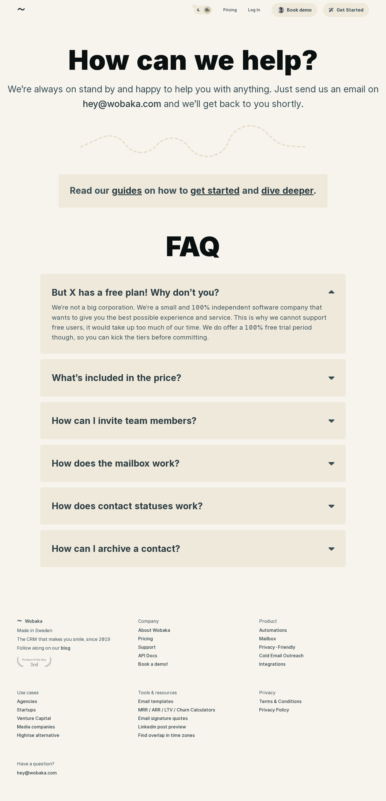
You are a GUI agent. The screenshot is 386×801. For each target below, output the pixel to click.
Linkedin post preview (162, 727)
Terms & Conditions (280, 701)
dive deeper (287, 190)
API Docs (147, 655)
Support (147, 647)
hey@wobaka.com (122, 103)
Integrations (272, 664)
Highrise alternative (38, 735)
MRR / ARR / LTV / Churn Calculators (176, 710)
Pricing (230, 9)
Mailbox (267, 638)
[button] (198, 10)
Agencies (27, 701)
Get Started (350, 10)
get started (215, 190)
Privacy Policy (274, 710)
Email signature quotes (163, 718)
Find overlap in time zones (166, 735)
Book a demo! (153, 664)
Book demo (299, 10)
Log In (254, 9)
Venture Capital (34, 718)
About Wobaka (154, 630)
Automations (273, 630)
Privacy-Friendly (277, 647)
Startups (26, 710)
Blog (65, 648)
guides (127, 190)
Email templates (155, 701)
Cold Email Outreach (281, 655)
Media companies (36, 727)
